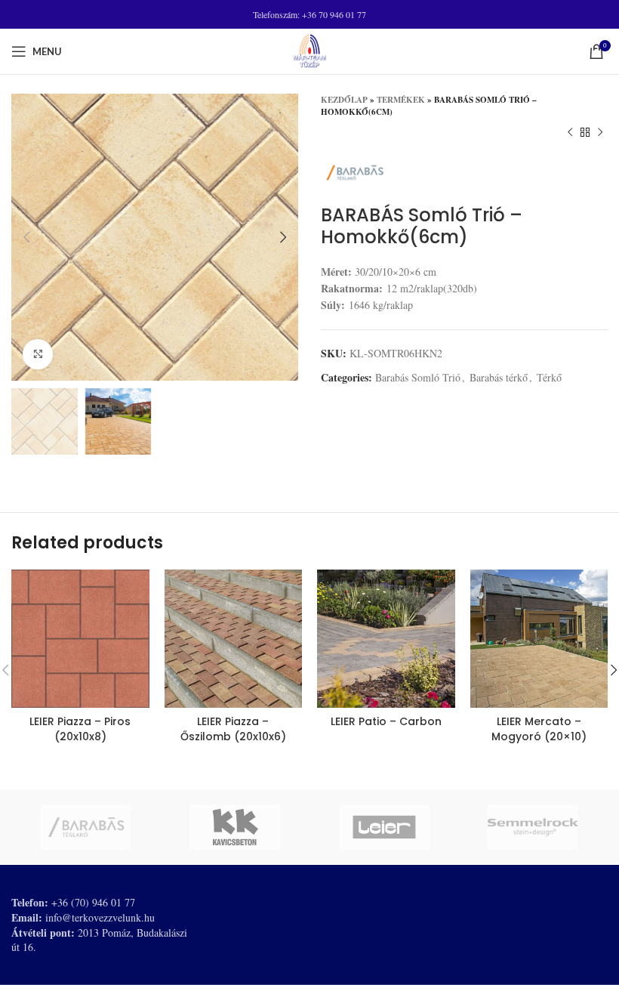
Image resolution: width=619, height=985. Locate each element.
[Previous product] (569, 132)
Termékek (401, 100)
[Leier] (384, 827)
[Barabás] (86, 827)
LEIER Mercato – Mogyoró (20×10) (539, 729)
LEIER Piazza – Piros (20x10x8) (80, 729)
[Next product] (600, 132)
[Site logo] (309, 49)
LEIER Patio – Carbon (386, 721)
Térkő (549, 377)
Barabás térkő (499, 377)
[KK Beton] (235, 827)
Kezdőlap (344, 100)
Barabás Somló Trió (417, 377)
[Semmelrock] (533, 827)
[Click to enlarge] (38, 354)
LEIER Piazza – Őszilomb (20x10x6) (233, 729)
